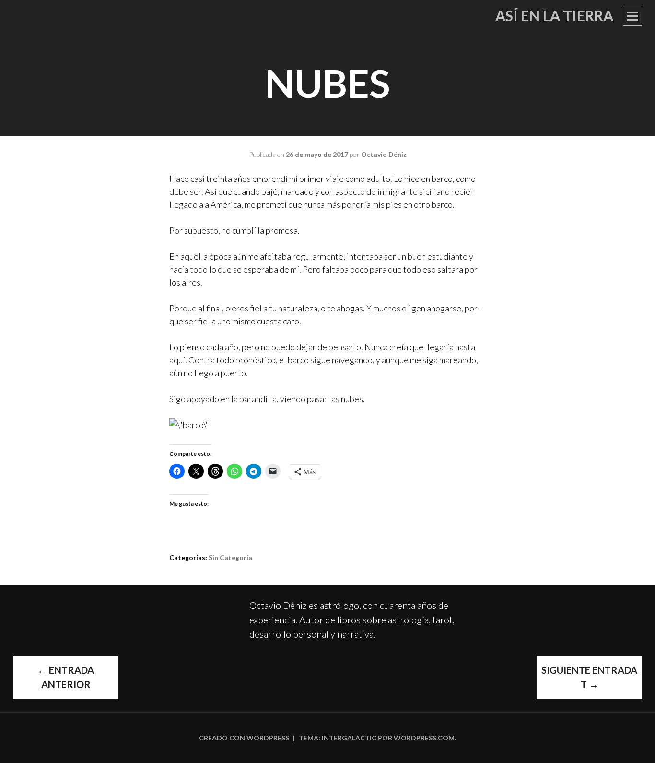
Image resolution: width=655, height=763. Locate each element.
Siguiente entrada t (589, 677)
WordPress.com (424, 738)
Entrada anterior (65, 677)
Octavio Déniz (384, 154)
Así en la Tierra (554, 15)
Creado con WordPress (244, 738)
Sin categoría (230, 557)
